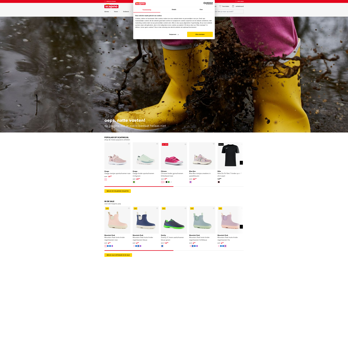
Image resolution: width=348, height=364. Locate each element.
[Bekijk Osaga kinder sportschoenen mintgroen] (146, 155)
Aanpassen (172, 34)
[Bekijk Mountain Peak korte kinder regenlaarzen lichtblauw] (202, 219)
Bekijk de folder (111, 1)
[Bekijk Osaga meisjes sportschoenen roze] (117, 155)
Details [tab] (174, 9)
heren (116, 11)
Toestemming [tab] (146, 9)
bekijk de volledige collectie (118, 191)
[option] (105, 179)
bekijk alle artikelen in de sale (118, 255)
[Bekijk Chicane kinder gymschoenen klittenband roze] (174, 155)
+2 (171, 182)
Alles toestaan (199, 34)
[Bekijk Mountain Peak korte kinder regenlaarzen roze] (117, 219)
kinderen (126, 11)
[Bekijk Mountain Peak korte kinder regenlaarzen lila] (230, 219)
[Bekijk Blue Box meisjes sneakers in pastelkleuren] (202, 155)
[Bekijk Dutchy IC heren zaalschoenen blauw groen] (174, 219)
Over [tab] (201, 9)
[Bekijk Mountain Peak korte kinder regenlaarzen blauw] (146, 219)
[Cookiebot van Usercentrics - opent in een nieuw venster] (205, 3)
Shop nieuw (240, 1)
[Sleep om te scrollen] (138, 186)
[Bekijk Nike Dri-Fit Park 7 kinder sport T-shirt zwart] (230, 155)
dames (106, 11)
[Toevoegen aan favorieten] (129, 144)
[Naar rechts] (241, 163)
